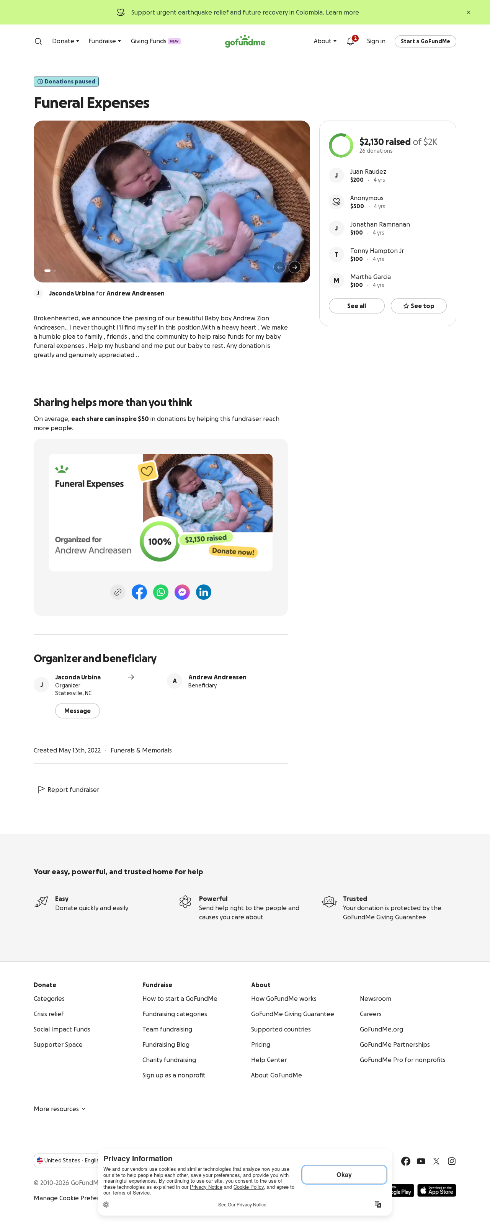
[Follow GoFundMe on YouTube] (421, 1161)
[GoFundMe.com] (245, 41)
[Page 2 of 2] (55, 270)
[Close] (468, 12)
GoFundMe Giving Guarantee (384, 917)
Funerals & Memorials (141, 750)
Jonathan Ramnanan (380, 224)
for (107, 293)
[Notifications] (350, 41)
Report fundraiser (73, 789)
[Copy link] (118, 592)
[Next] (295, 267)
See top (422, 305)
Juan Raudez (368, 171)
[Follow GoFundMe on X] (436, 1161)
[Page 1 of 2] (47, 270)
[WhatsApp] (160, 592)
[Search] (38, 41)
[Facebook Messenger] (182, 592)
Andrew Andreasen (217, 677)
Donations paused (70, 81)
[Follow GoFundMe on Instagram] (451, 1161)
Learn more (342, 12)
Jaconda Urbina (78, 677)
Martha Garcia (370, 276)
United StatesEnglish (73, 1160)
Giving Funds (155, 41)
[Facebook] (139, 592)
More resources (56, 1108)
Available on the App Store (436, 1190)
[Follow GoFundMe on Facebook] (405, 1161)
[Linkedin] (203, 592)
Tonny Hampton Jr (377, 250)
